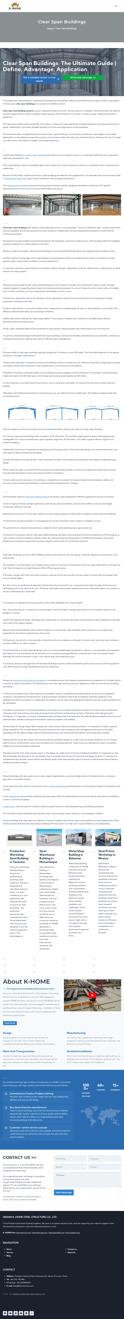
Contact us (72, 1249)
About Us (71, 1252)
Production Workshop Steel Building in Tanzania (19, 856)
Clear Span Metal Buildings (37, 496)
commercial (14, 796)
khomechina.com (23, 1232)
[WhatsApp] (32, 1313)
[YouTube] (10, 1313)
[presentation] (20, 837)
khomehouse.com (39, 1232)
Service (10, 1252)
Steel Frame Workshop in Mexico (106, 854)
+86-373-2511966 (15, 1279)
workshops (21, 178)
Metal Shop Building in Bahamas (76, 854)
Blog (8, 1256)
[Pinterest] (16, 1313)
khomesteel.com (73, 1232)
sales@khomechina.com (20, 1286)
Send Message (64, 1192)
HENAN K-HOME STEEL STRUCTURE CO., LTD (29, 1294)
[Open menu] (115, 6)
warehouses (10, 178)
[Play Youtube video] (92, 995)
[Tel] (26, 1313)
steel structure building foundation (30, 680)
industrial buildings (57, 786)
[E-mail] (21, 1313)
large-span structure (35, 155)
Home (9, 1249)
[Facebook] (5, 1313)
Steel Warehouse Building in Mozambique (48, 856)
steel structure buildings (18, 185)
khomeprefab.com (57, 1232)
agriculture (10, 806)
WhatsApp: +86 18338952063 (19, 1282)
